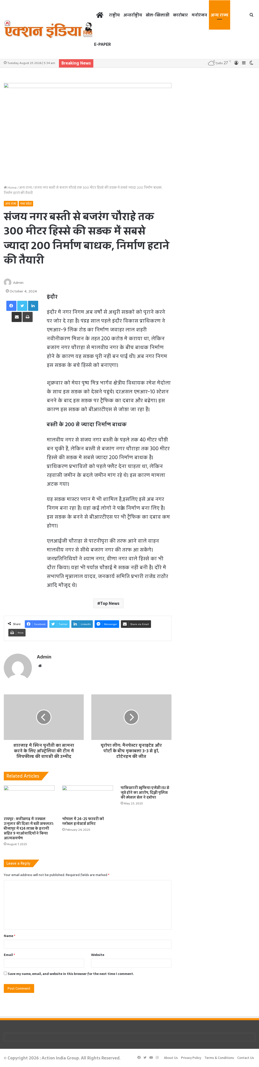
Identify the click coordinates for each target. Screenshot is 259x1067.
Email (9, 954)
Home (12, 187)
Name (9, 935)
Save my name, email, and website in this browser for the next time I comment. (71, 973)
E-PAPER (102, 44)
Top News (109, 603)
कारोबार (180, 15)
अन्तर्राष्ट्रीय (132, 15)
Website (97, 954)
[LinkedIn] (33, 306)
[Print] (28, 317)
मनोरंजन (199, 15)
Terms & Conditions (219, 1057)
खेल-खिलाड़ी (157, 15)
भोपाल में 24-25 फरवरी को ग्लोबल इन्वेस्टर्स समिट (83, 821)
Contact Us (245, 1057)
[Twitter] (22, 306)
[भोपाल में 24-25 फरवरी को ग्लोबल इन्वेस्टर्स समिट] (87, 799)
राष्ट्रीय (114, 15)
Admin (18, 282)
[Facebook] (11, 306)
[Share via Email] (17, 317)
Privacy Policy (191, 1057)
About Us (171, 1057)
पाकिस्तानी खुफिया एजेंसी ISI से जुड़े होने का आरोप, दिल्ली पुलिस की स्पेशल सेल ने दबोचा (145, 792)
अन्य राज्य (219, 15)
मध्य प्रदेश (26, 203)
